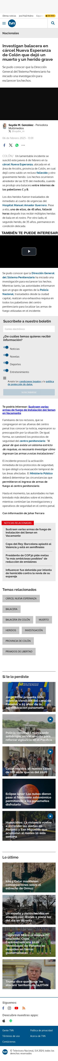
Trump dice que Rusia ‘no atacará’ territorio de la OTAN (27, 983)
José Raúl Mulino (26, 16)
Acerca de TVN (37, 1036)
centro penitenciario (32, 441)
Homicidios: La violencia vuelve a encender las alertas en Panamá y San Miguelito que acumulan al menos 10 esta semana (29, 829)
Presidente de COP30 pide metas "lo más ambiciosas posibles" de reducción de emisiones (27, 558)
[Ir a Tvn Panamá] (28, 23)
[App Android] (11, 1021)
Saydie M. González (28, 126)
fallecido (42, 172)
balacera (11, 609)
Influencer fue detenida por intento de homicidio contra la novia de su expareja (29, 573)
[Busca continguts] (53, 23)
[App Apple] (4, 1021)
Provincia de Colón (18, 640)
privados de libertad (19, 651)
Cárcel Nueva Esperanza (21, 598)
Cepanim (40, 16)
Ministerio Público (41, 473)
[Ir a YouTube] (17, 1008)
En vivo (51, 16)
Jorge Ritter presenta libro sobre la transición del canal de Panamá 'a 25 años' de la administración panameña (28, 702)
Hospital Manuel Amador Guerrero (24, 205)
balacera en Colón (18, 619)
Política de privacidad (41, 1030)
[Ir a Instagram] (10, 1008)
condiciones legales (30, 381)
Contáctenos (8, 1041)
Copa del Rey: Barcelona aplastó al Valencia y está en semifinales (28, 545)
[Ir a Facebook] (3, 1008)
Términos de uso (11, 1036)
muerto (44, 619)
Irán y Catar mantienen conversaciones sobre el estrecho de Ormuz (23, 884)
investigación (34, 630)
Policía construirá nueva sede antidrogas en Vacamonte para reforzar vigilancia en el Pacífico (29, 736)
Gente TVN (8, 1030)
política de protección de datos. (31, 383)
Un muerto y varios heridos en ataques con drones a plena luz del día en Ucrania (28, 917)
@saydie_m (18, 131)
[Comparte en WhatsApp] (17, 145)
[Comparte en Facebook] (4, 145)
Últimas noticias (9, 16)
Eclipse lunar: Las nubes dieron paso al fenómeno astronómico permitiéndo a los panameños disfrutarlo (28, 799)
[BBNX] (5, 1052)
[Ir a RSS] (24, 1008)
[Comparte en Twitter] (10, 145)
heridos (11, 630)
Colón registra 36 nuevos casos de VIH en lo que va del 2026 (28, 770)
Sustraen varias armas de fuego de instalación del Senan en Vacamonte (28, 410)
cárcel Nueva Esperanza (17, 164)
